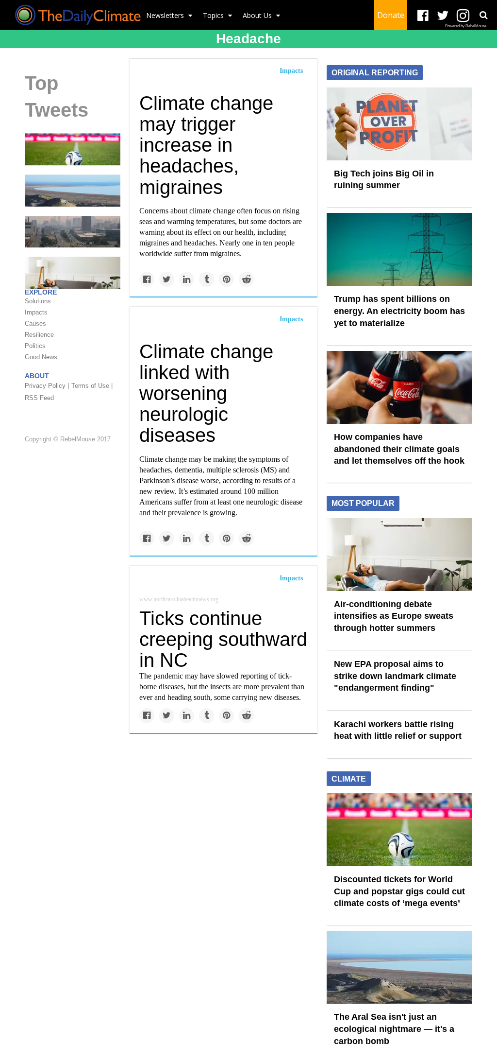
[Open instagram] (463, 16)
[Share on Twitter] (166, 279)
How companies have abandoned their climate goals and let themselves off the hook (399, 449)
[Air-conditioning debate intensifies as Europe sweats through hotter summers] (399, 553)
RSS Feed (39, 397)
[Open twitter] (443, 16)
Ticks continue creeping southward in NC (223, 639)
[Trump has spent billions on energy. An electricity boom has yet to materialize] (399, 249)
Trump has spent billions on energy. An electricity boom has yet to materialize (399, 311)
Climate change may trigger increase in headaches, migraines (206, 145)
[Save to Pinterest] (226, 279)
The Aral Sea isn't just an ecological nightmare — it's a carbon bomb (394, 1029)
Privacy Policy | (47, 385)
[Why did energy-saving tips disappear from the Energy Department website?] (72, 272)
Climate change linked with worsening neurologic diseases (206, 393)
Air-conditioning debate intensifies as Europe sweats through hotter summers (393, 616)
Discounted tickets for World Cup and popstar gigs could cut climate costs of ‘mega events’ (399, 891)
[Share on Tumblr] (206, 279)
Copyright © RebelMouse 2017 (68, 439)
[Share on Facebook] (146, 279)
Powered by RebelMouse (465, 26)
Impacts (291, 70)
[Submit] (483, 15)
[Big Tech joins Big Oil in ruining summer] (399, 123)
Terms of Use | (92, 385)
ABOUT (37, 376)
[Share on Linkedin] (186, 279)
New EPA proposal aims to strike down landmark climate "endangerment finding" (395, 676)
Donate (390, 15)
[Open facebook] (423, 16)
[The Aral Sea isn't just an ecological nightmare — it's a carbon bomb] (72, 190)
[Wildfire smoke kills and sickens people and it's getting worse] (72, 231)
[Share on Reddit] (246, 279)
